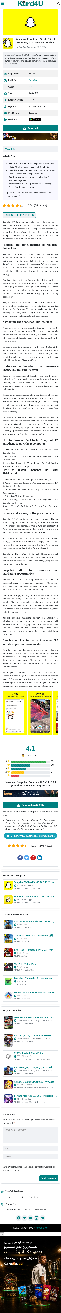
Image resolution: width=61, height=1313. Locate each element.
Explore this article (19, 215)
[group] (15, 713)
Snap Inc (33, 80)
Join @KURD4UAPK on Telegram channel (33, 835)
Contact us (20, 1197)
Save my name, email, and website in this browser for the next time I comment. (29, 1168)
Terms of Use (40, 1210)
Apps (31, 86)
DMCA (26, 1210)
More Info (10, 149)
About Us (33, 1197)
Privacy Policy (13, 1210)
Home (9, 1197)
